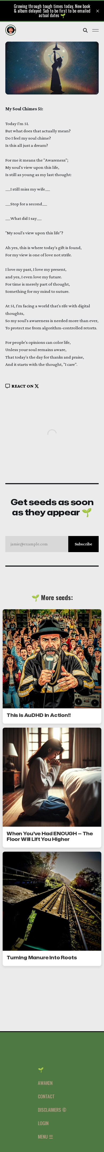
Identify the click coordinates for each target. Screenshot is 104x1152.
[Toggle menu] (95, 30)
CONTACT (46, 1096)
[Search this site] (85, 30)
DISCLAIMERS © (52, 1109)
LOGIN (43, 1123)
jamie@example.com (51, 544)
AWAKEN (45, 1082)
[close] (97, 11)
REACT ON (22, 386)
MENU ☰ (45, 1136)
